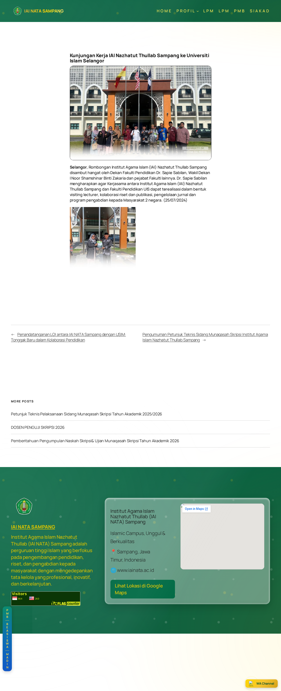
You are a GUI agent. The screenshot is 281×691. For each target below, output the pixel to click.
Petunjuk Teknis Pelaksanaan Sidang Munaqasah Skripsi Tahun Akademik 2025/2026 (86, 414)
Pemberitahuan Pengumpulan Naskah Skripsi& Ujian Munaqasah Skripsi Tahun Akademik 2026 (95, 440)
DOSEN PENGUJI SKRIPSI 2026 (37, 427)
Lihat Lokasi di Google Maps (139, 589)
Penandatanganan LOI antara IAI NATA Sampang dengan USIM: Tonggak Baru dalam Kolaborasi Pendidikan (68, 337)
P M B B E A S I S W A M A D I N (7, 638)
